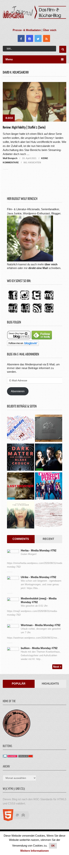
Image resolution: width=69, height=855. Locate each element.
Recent (48, 538)
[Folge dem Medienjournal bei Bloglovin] (23, 344)
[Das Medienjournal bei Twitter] (36, 300)
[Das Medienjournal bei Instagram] (25, 300)
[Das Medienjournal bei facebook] (13, 300)
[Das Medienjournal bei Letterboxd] (13, 312)
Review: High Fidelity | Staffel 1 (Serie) (24, 127)
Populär (18, 683)
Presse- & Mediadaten (27, 30)
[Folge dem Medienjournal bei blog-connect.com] (19, 338)
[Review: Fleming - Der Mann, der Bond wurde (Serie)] (48, 457)
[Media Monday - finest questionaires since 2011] (16, 736)
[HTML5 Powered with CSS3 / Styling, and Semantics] (18, 820)
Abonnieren (17, 391)
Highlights (50, 683)
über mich (51, 264)
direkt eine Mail (38, 268)
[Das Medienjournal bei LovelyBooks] (25, 312)
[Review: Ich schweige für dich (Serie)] (20, 515)
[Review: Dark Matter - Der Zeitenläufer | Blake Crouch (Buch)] (20, 457)
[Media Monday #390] (48, 515)
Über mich (49, 30)
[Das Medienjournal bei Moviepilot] (49, 300)
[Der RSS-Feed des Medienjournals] (37, 312)
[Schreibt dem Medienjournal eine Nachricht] (49, 312)
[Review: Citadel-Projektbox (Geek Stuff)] (48, 429)
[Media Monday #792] (20, 429)
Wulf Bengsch (10, 158)
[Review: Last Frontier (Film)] (20, 486)
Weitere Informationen (34, 850)
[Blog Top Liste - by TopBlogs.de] (25, 756)
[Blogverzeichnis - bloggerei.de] (10, 756)
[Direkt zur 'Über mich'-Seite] (30, 260)
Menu (9, 59)
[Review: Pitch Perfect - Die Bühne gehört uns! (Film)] (48, 486)
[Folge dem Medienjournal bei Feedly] (42, 338)
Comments (21, 538)
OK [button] (53, 845)
